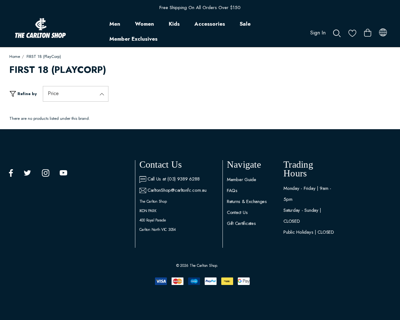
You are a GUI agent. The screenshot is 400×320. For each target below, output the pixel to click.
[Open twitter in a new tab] (27, 173)
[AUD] (383, 31)
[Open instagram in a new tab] (45, 173)
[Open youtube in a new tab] (63, 173)
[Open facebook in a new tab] (11, 173)
